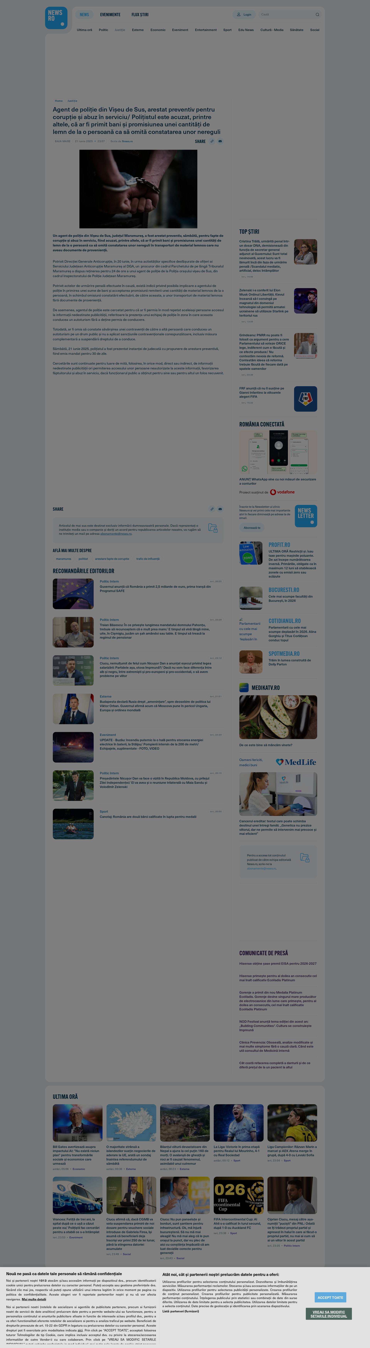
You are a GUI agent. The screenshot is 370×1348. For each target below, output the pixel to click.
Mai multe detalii (34, 1299)
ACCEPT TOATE (330, 1297)
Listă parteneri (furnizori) (180, 1311)
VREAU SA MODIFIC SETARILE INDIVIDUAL (329, 1313)
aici (80, 1330)
